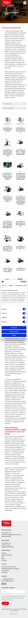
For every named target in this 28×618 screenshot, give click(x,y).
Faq (3, 557)
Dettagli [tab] (11, 285)
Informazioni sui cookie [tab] (20, 285)
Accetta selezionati (14, 331)
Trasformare (16, 10)
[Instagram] (5, 584)
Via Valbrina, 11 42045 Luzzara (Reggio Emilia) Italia (8, 545)
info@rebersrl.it (9, 581)
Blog (3, 558)
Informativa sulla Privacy (9, 567)
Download (4, 572)
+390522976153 (8, 579)
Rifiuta (14, 335)
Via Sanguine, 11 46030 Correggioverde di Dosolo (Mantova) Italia (11, 534)
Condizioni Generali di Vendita (10, 568)
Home (10, 10)
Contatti (4, 560)
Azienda (4, 553)
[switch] (24, 313)
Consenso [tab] (4, 285)
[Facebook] (2, 584)
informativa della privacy (20, 596)
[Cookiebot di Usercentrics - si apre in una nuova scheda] (20, 282)
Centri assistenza (7, 555)
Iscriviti (5, 603)
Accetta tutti (14, 327)
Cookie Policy (5, 570)
